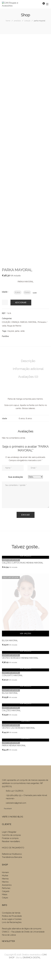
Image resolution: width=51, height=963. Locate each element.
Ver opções (25, 556)
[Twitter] (15, 336)
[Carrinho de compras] (41, 4)
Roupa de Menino (14, 326)
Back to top (45, 956)
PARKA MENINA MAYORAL (14, 745)
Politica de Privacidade (12, 916)
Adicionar (21, 302)
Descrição (28, 361)
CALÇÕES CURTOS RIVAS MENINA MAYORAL (22, 563)
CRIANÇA (15, 322)
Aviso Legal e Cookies (12, 919)
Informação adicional (28, 369)
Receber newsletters (11, 841)
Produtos (17, 21)
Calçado (5, 891)
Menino (5, 882)
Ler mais (25, 721)
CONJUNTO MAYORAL (12, 675)
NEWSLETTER (8, 941)
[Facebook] (11, 336)
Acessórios (7, 885)
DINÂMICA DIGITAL (31, 957)
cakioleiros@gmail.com (16, 803)
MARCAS (23, 322)
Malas (4, 894)
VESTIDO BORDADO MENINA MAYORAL (20, 658)
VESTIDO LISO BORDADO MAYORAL (18, 728)
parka (17, 331)
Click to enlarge (44, 146)
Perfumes (6, 888)
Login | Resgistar (9, 832)
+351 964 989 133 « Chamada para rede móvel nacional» (26, 797)
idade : (5, 292)
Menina (5, 879)
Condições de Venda (11, 913)
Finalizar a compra (10, 838)
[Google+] (19, 336)
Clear (35, 292)
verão (22, 331)
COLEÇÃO (27, 21)
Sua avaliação (15, 477)
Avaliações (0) (28, 377)
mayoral (10, 331)
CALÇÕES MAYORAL (11, 710)
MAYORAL (32, 322)
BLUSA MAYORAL (10, 640)
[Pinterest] (23, 336)
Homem (5, 872)
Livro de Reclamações (11, 922)
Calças (5, 897)
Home (8, 21)
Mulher (5, 875)
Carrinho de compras (11, 835)
